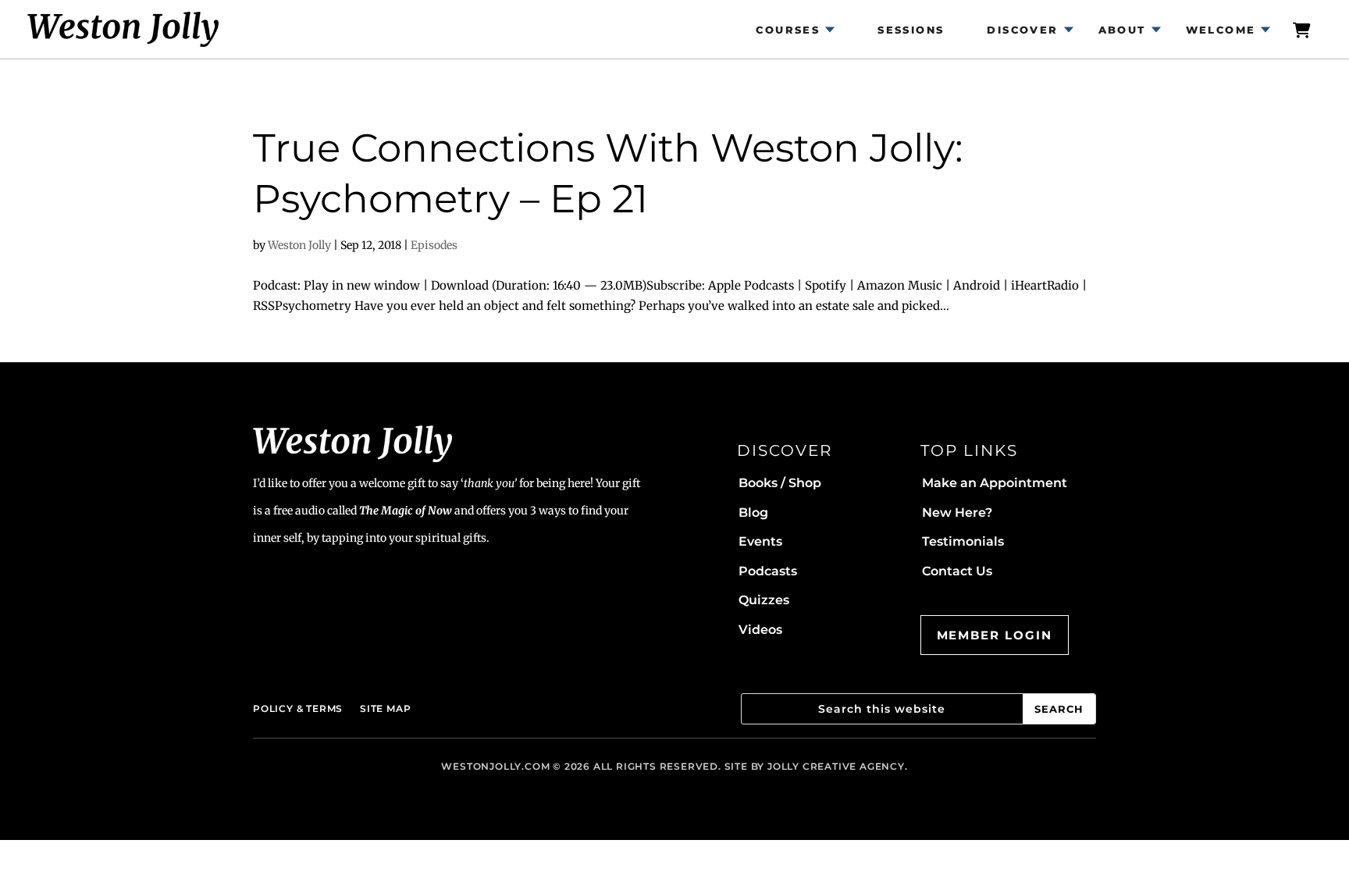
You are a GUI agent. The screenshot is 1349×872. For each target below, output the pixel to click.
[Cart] (1302, 29)
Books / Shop (780, 482)
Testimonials (963, 541)
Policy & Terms (298, 708)
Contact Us (957, 571)
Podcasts (768, 571)
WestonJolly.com (495, 766)
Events (760, 541)
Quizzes (764, 600)
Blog (753, 512)
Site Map (385, 708)
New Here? (957, 512)
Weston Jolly (299, 245)
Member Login (994, 635)
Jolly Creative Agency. (837, 766)
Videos (760, 629)
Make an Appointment (994, 482)
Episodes (434, 245)
